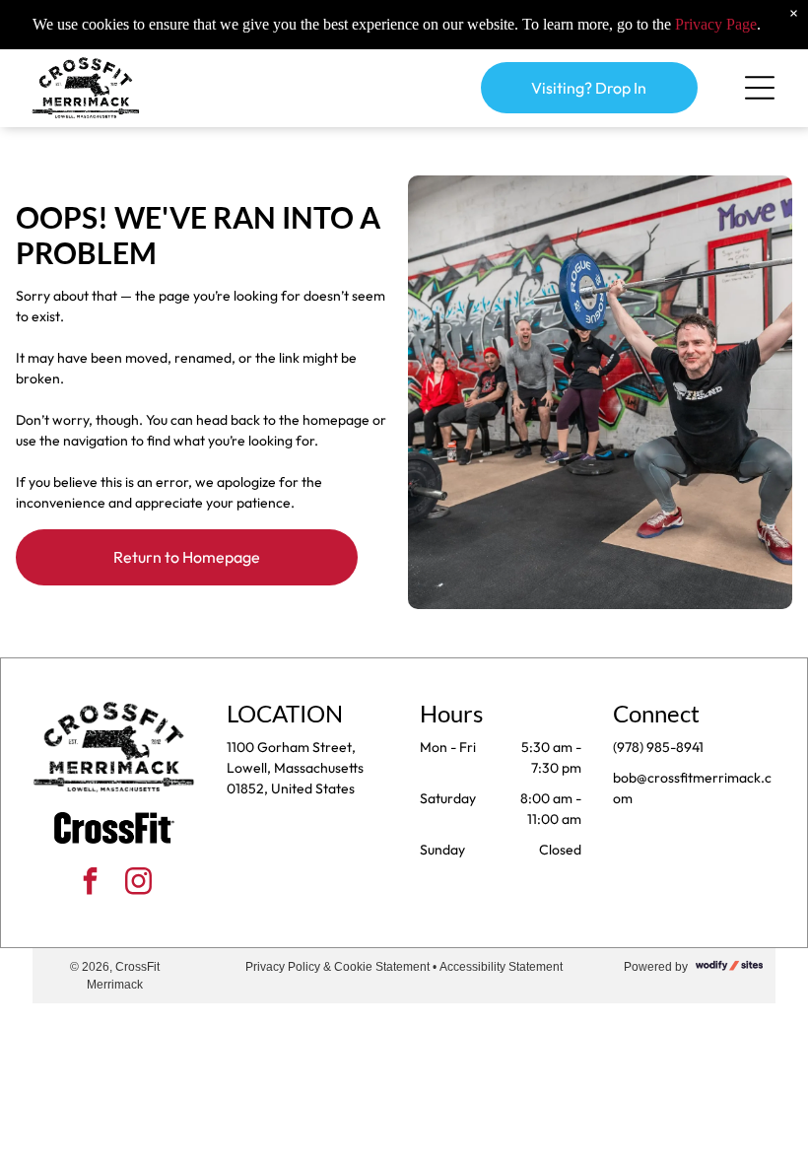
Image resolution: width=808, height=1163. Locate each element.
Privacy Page (716, 24)
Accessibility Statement (501, 967)
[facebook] (89, 883)
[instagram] (138, 883)
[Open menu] (759, 88)
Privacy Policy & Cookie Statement (337, 967)
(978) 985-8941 (658, 747)
